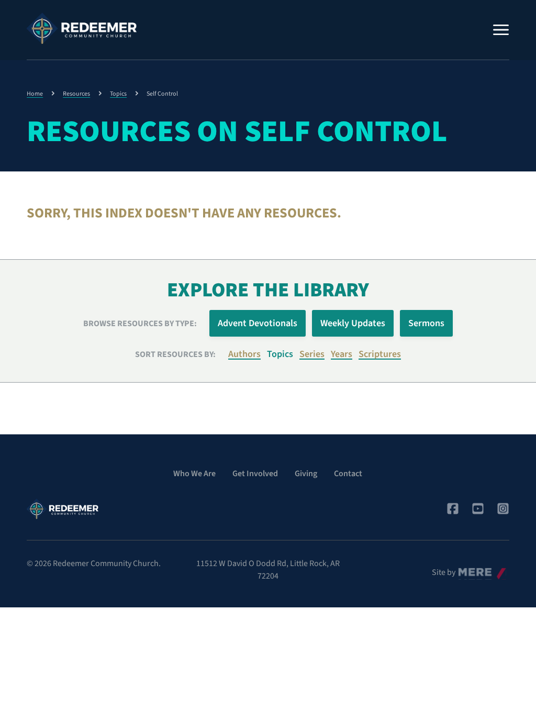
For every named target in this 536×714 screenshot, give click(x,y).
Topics (118, 93)
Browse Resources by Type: (140, 323)
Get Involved (255, 473)
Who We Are (194, 473)
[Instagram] (503, 508)
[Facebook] (452, 508)
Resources (76, 93)
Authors (244, 354)
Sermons (426, 323)
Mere (467, 569)
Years (341, 354)
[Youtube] (478, 508)
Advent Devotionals (257, 323)
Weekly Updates (352, 323)
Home (35, 93)
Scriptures (380, 354)
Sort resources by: (175, 354)
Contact (348, 473)
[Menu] (500, 29)
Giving (306, 473)
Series (312, 354)
